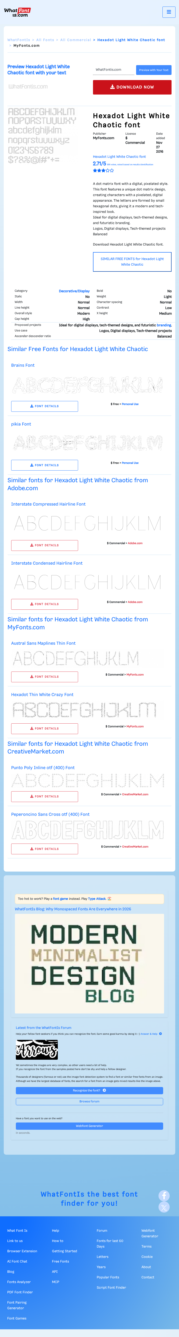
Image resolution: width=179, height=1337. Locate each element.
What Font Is (17, 1231)
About (146, 1267)
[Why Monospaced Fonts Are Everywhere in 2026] (89, 963)
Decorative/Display (74, 291)
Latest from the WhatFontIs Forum (43, 1028)
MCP (55, 1282)
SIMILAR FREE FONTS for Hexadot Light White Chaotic (132, 262)
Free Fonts (60, 1261)
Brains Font (22, 365)
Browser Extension (22, 1251)
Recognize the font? (87, 1090)
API (55, 1272)
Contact (147, 1277)
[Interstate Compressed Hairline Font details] (87, 523)
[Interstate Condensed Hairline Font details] (87, 582)
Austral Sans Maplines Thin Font (43, 643)
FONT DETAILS (46, 406)
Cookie (147, 1257)
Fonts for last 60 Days (110, 1244)
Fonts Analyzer (19, 1282)
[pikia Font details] (87, 443)
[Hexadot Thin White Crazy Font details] (87, 710)
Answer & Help (149, 1034)
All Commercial (75, 40)
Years (101, 1267)
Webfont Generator (89, 1126)
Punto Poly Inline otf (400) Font (43, 768)
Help (55, 1231)
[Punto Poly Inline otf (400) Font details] (87, 780)
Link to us (15, 1241)
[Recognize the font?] (89, 1050)
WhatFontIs (18, 40)
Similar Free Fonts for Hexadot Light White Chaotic (77, 349)
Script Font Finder (111, 1288)
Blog (10, 1272)
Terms (146, 1247)
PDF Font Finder (20, 1292)
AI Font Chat (17, 1261)
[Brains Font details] (87, 384)
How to (57, 1241)
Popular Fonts (108, 1277)
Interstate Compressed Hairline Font (48, 504)
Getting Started (64, 1251)
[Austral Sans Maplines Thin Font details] (87, 658)
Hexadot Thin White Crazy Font (42, 695)
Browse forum (89, 1101)
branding (164, 325)
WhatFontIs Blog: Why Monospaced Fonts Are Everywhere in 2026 (73, 909)
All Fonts (45, 40)
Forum (102, 1231)
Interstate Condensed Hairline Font (47, 563)
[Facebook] (164, 1195)
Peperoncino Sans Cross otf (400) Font (50, 814)
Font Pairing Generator (17, 1305)
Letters (102, 1257)
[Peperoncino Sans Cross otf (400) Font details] (87, 830)
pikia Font (21, 424)
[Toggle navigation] (169, 12)
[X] (164, 1207)
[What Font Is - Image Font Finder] (17, 12)
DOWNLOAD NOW (134, 87)
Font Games (16, 1318)
